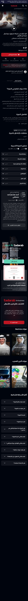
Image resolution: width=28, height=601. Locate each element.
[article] (19, 344)
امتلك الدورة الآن (12, 54)
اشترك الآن (2, 2)
